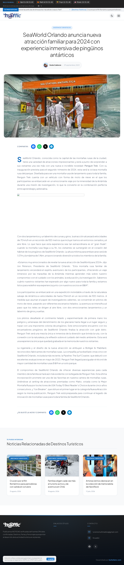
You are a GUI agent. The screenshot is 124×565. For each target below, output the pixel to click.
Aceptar (50, 559)
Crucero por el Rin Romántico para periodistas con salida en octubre (78, 10)
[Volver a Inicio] (12, 16)
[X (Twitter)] (41, 6)
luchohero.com (115, 560)
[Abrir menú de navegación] (118, 15)
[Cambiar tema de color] (111, 15)
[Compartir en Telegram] (51, 146)
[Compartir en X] (45, 146)
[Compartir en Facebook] (33, 146)
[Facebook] (38, 6)
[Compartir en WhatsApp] (39, 146)
